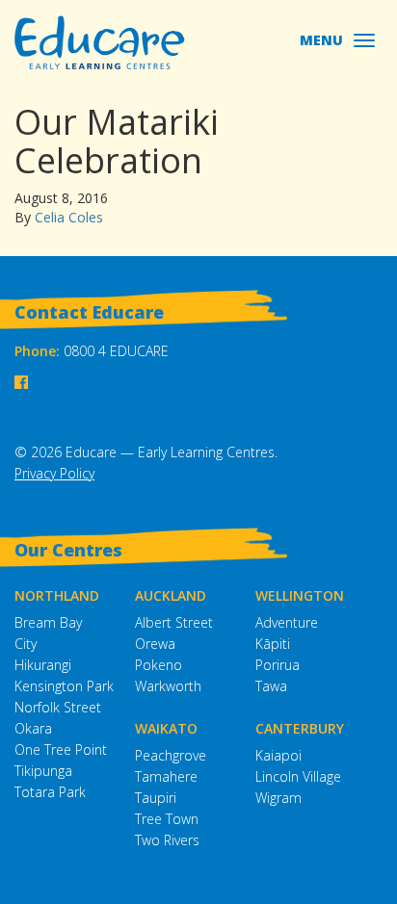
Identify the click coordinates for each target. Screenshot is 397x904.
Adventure (286, 622)
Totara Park (50, 792)
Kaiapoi (278, 755)
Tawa (271, 686)
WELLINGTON (299, 595)
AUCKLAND (170, 595)
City (25, 643)
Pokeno (158, 665)
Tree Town (166, 819)
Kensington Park (64, 686)
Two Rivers (167, 840)
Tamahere (166, 776)
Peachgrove (170, 755)
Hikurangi (42, 665)
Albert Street (174, 622)
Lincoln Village (298, 776)
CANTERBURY (299, 728)
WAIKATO (166, 728)
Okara (33, 728)
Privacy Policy (54, 473)
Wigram (278, 797)
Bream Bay (48, 622)
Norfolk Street (57, 707)
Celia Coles (69, 217)
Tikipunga (43, 771)
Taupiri (155, 797)
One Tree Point (60, 749)
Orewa (155, 643)
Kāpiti (272, 643)
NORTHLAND (56, 595)
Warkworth (168, 686)
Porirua (277, 665)
